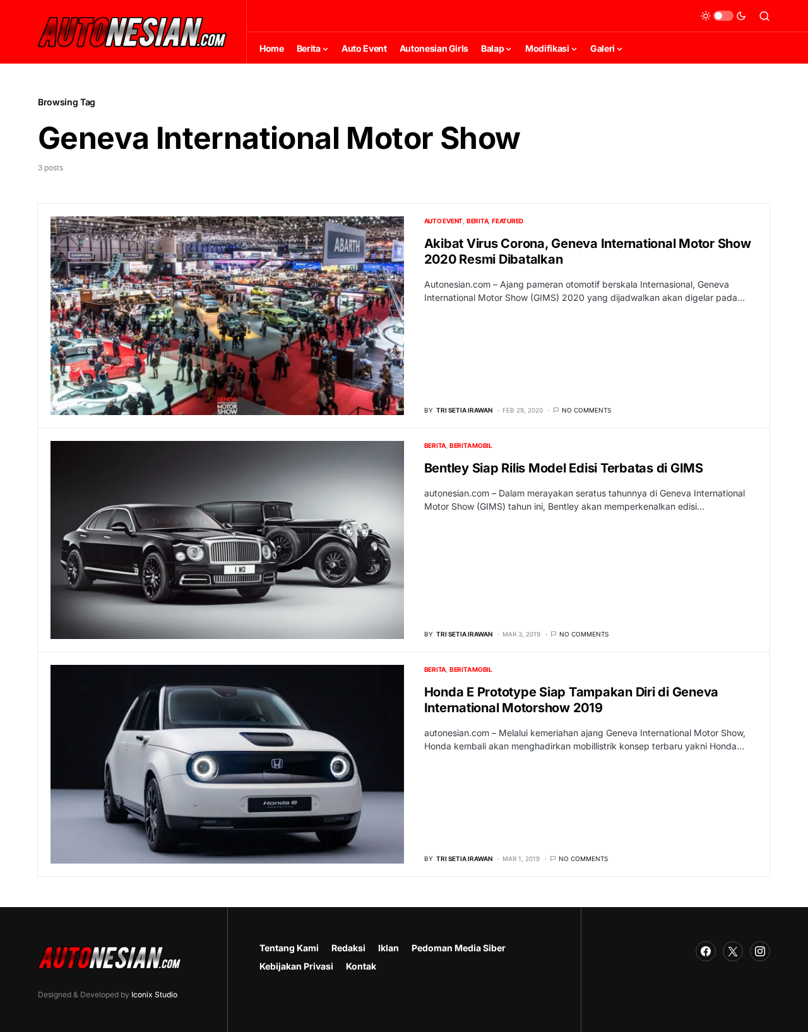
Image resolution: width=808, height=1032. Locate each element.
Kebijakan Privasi (296, 966)
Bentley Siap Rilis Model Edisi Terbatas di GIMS (563, 468)
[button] (723, 16)
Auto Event (443, 221)
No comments (586, 410)
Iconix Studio (154, 994)
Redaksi (348, 947)
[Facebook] (706, 951)
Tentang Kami (289, 947)
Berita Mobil (470, 445)
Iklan (388, 947)
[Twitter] (733, 951)
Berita (477, 221)
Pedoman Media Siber (459, 947)
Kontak (361, 966)
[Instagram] (760, 951)
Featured (507, 221)
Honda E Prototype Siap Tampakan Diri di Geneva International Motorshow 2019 (571, 699)
